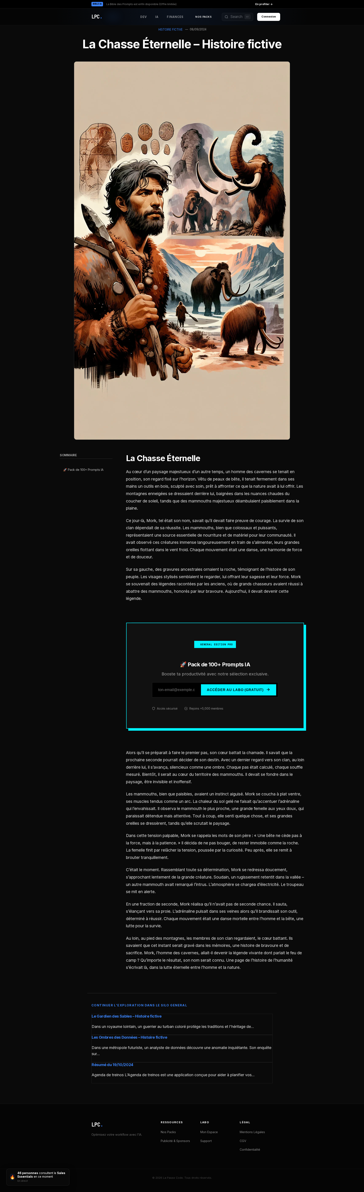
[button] (237, 17)
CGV (243, 1141)
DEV (143, 17)
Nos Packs (203, 16)
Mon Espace (209, 1132)
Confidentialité (250, 1149)
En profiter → (264, 4)
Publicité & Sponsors (175, 1141)
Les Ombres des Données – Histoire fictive (129, 1037)
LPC (97, 1124)
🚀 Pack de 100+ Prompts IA (83, 469)
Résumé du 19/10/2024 (112, 1064)
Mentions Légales (252, 1132)
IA (156, 17)
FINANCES (175, 17)
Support (206, 1141)
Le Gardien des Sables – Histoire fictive (127, 1016)
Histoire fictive (170, 29)
